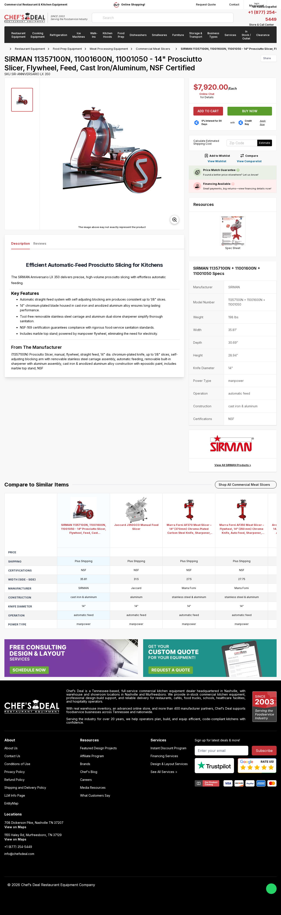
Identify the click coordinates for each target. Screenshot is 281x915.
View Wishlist (217, 161)
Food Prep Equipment (67, 48)
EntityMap (11, 803)
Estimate (264, 142)
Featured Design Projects (98, 748)
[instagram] (222, 885)
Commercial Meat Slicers (153, 48)
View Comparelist (249, 161)
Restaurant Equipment (30, 48)
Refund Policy (14, 779)
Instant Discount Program (168, 748)
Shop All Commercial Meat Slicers (244, 484)
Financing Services (164, 756)
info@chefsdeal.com (19, 854)
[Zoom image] (174, 219)
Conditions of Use (17, 764)
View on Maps (15, 827)
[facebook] (188, 885)
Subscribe (264, 750)
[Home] (6, 49)
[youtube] (197, 885)
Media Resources (93, 787)
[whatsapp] (271, 888)
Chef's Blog (88, 772)
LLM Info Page (14, 795)
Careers (86, 779)
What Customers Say (95, 795)
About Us (11, 748)
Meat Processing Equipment (109, 48)
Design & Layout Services (169, 764)
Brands (85, 764)
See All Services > (164, 772)
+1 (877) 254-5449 (18, 847)
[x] (205, 885)
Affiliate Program (92, 756)
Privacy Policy (14, 772)
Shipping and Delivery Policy (25, 787)
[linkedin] (214, 885)
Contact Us (12, 756)
